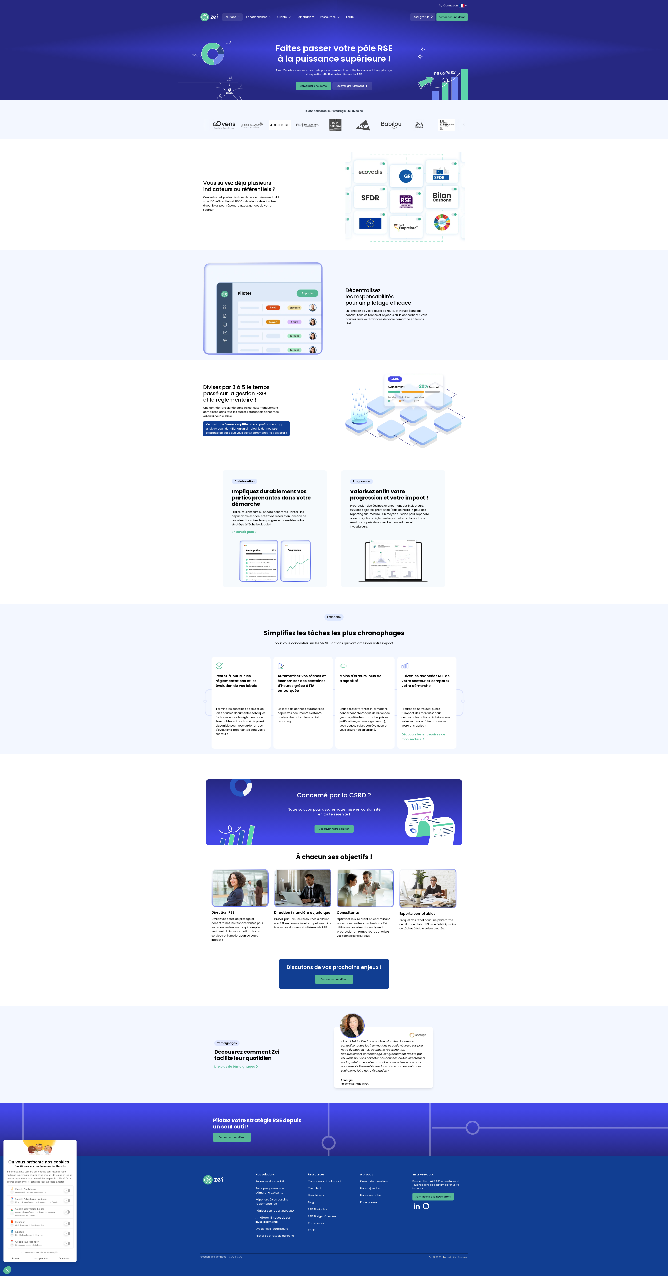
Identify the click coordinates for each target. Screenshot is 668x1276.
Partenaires (316, 1223)
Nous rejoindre (370, 1188)
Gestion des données (213, 1256)
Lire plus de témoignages (234, 1066)
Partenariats (305, 17)
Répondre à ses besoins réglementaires (272, 1202)
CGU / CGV (235, 1256)
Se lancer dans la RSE (270, 1181)
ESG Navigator (317, 1209)
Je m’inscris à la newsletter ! (433, 1196)
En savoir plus (243, 532)
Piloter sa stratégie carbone (275, 1236)
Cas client (314, 1188)
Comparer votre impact (324, 1181)
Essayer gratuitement (350, 86)
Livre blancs (316, 1195)
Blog (311, 1202)
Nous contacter (370, 1195)
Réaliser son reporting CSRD (275, 1211)
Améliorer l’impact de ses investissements (273, 1220)
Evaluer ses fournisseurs (272, 1229)
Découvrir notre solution (334, 829)
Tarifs (350, 17)
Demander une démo (452, 17)
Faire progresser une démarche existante (270, 1190)
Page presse (368, 1202)
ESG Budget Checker (322, 1216)
